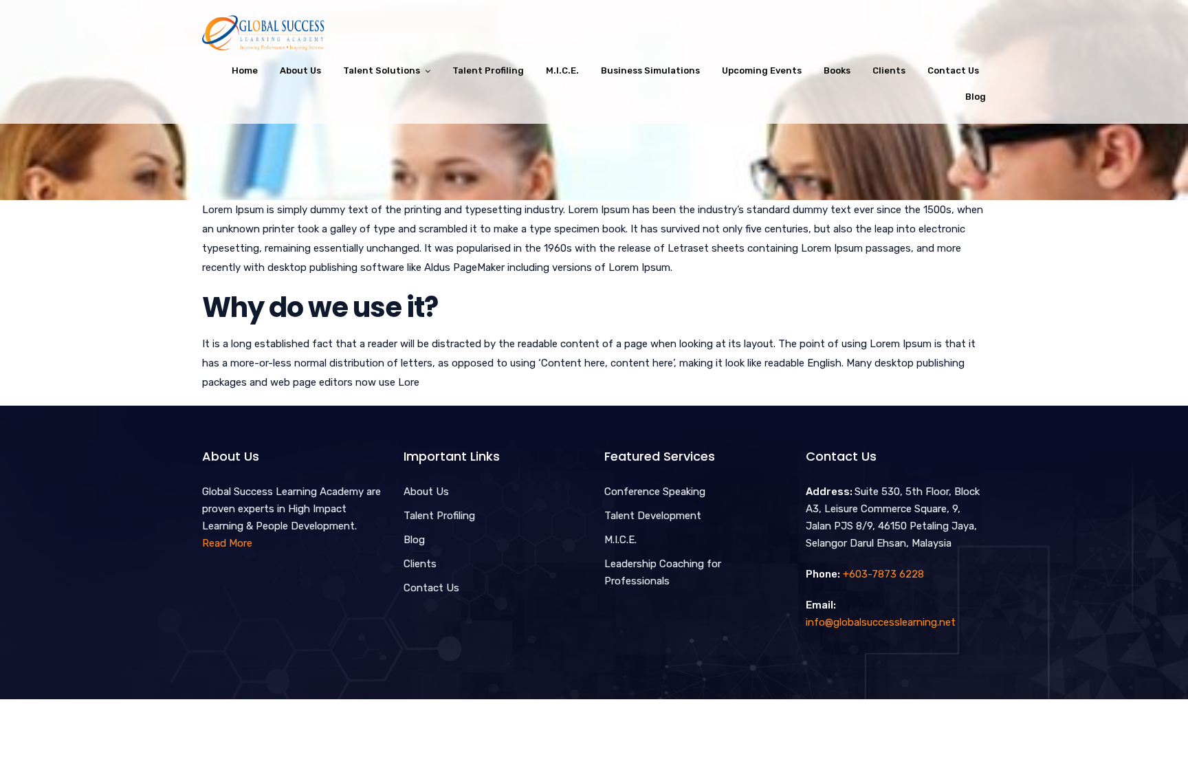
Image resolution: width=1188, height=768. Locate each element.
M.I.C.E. (562, 70)
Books (837, 70)
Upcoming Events (762, 70)
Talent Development (652, 515)
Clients (888, 70)
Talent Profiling (488, 70)
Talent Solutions (381, 70)
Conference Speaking (654, 491)
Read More (227, 543)
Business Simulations (650, 70)
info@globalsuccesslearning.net (881, 622)
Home (245, 70)
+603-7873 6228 (883, 574)
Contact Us (953, 70)
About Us (300, 70)
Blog (975, 96)
